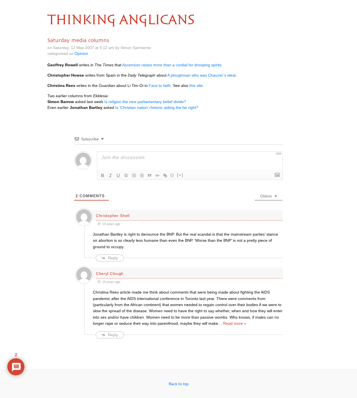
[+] (180, 175)
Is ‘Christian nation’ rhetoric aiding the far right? (156, 107)
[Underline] (118, 175)
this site (196, 85)
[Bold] (103, 175)
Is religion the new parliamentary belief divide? (145, 101)
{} (172, 175)
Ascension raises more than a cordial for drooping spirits (171, 65)
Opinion (81, 53)
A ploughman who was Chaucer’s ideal (201, 75)
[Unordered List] (142, 175)
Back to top (179, 384)
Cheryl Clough (110, 273)
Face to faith (160, 85)
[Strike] (126, 175)
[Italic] (110, 175)
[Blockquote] (149, 175)
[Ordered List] (134, 175)
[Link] (165, 175)
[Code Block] (157, 175)
